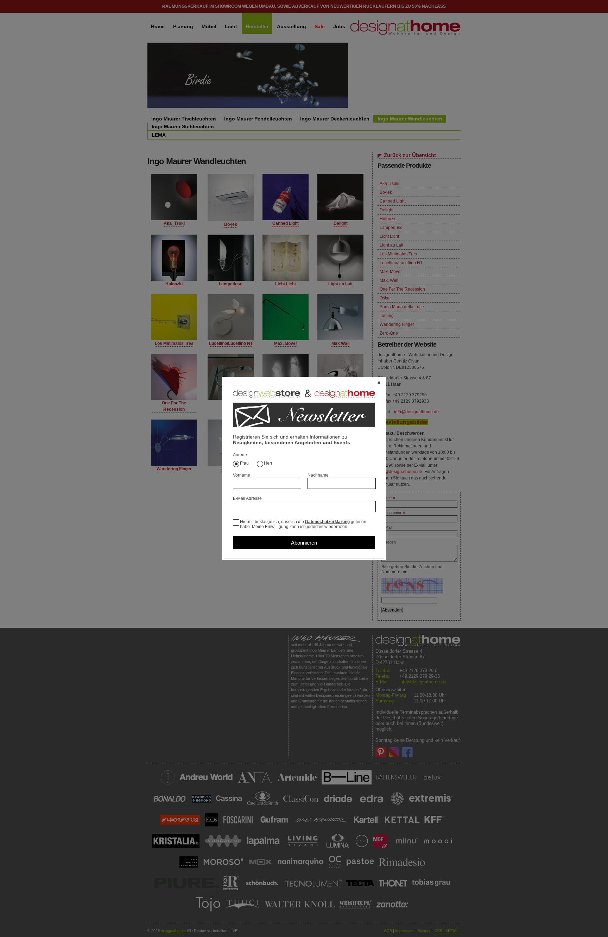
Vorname (241, 475)
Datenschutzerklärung (327, 521)
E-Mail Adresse (247, 498)
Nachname (318, 475)
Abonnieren (304, 543)
